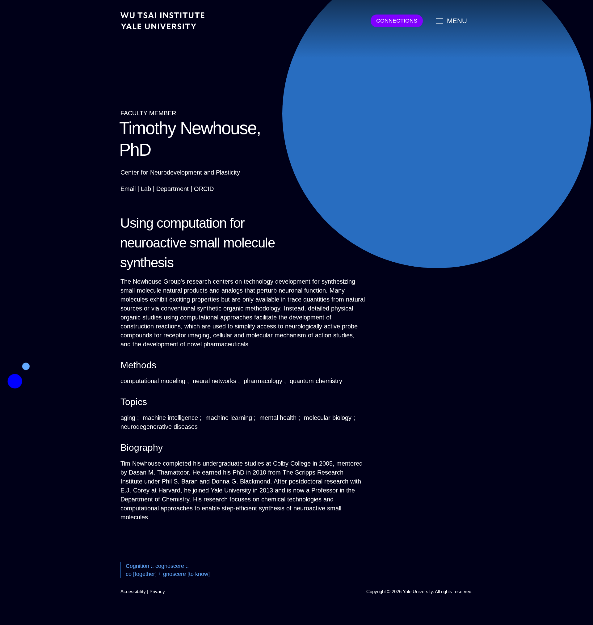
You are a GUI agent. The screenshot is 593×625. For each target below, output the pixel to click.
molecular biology (328, 417)
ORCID (204, 188)
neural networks (215, 381)
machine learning (229, 417)
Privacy (157, 591)
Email (128, 188)
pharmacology (264, 381)
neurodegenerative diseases (160, 426)
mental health (278, 417)
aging (128, 417)
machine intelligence (171, 417)
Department (172, 188)
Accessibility (133, 591)
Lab (146, 188)
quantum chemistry (317, 381)
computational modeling (153, 381)
